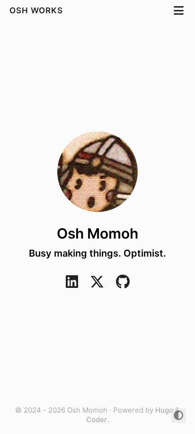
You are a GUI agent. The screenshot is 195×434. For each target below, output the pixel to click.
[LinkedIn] (72, 284)
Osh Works (37, 10)
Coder (96, 419)
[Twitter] (97, 284)
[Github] (123, 284)
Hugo (164, 410)
